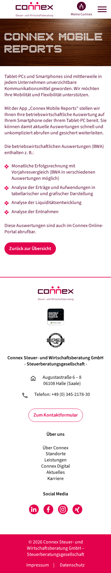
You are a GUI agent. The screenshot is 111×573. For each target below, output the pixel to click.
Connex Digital (55, 466)
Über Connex (55, 448)
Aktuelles (55, 472)
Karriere (55, 478)
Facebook (48, 509)
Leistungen (55, 460)
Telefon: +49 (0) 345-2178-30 (62, 394)
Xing (77, 509)
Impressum (37, 565)
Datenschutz (72, 565)
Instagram (63, 509)
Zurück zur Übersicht (30, 248)
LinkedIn (34, 509)
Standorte (56, 453)
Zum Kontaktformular (55, 415)
